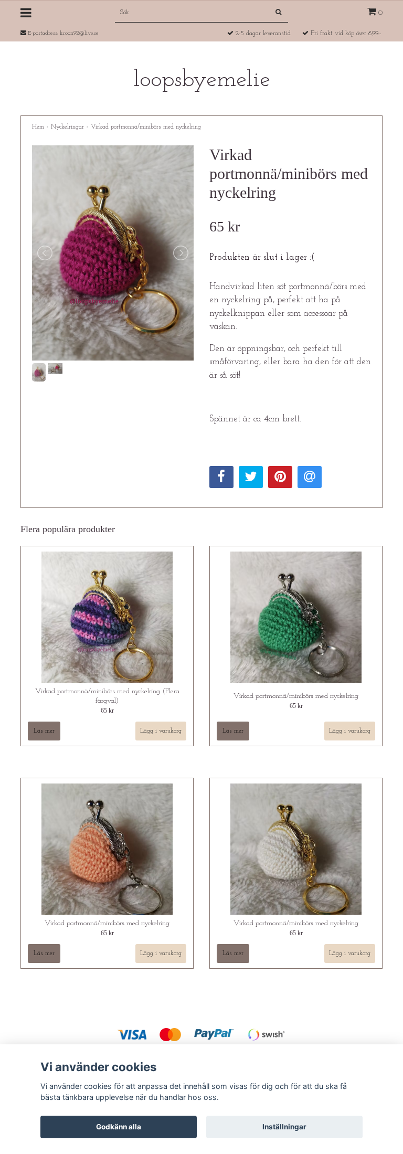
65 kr (107, 710)
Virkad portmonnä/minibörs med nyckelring (146, 127)
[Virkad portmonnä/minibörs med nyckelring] (113, 253)
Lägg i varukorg (161, 731)
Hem (38, 127)
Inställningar (284, 1127)
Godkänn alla (118, 1127)
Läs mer (44, 731)
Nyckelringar (67, 127)
